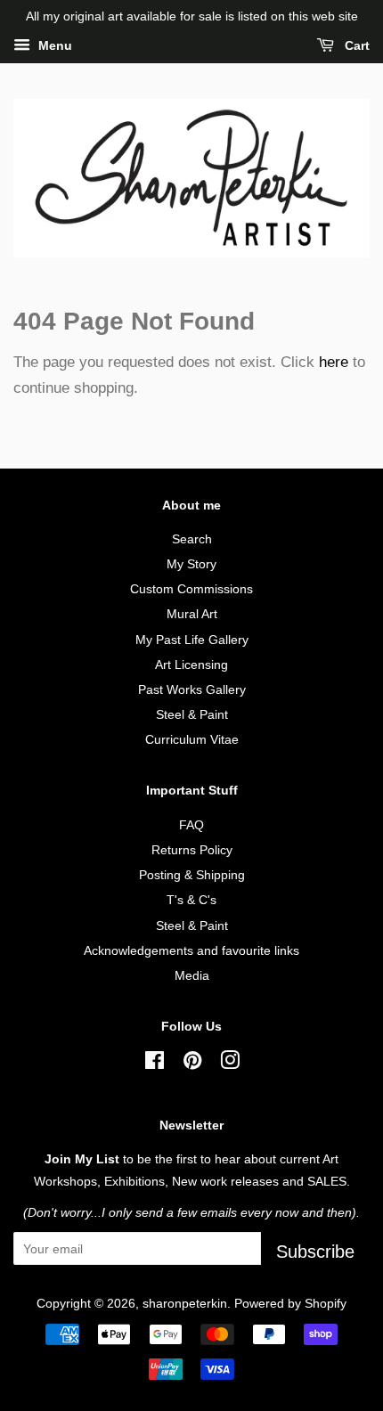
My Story (191, 564)
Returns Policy (191, 850)
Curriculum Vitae (192, 739)
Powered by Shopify (290, 1303)
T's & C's (191, 900)
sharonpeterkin (185, 1303)
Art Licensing (191, 664)
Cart (355, 45)
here (333, 362)
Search (192, 539)
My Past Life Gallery (192, 639)
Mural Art (192, 614)
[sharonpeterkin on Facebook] (154, 1063)
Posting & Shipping (192, 875)
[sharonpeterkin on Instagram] (230, 1063)
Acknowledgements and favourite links (191, 950)
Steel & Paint (192, 714)
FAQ (191, 825)
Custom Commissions (191, 589)
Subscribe (315, 1251)
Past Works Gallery (192, 689)
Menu (53, 45)
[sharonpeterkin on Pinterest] (192, 1063)
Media (192, 975)
